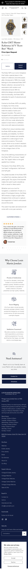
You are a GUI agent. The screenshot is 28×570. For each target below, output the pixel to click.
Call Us (8, 66)
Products (8, 13)
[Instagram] (2, 519)
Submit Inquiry (20, 66)
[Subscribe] (24, 533)
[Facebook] (6, 519)
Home (3, 13)
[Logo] (14, 8)
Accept (13, 558)
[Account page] (5, 8)
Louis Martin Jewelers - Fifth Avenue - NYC (12, 39)
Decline (13, 562)
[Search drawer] (22, 8)
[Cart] (25, 8)
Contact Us (14, 376)
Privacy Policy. (8, 554)
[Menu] (2, 8)
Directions (14, 381)
